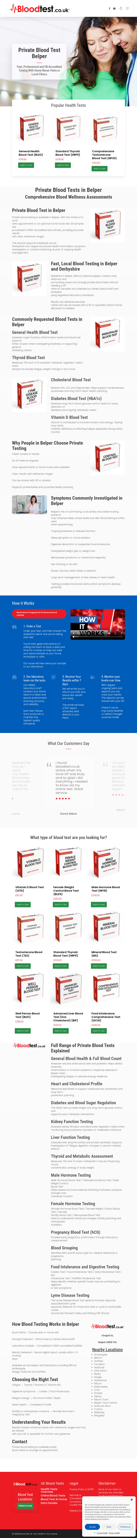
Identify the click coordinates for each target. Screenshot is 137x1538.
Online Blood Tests (53, 1495)
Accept (92, 1527)
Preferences (125, 1527)
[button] (131, 1499)
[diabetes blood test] (107, 334)
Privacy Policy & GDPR (82, 1489)
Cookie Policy (102, 1533)
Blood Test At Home (54, 1499)
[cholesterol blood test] (29, 394)
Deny (109, 1527)
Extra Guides (49, 1503)
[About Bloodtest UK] (29, 1045)
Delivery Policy (78, 1510)
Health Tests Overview (49, 1490)
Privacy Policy (114, 1533)
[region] (68, 786)
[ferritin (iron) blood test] (107, 457)
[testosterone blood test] (29, 278)
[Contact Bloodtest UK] (29, 504)
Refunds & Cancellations (77, 1497)
